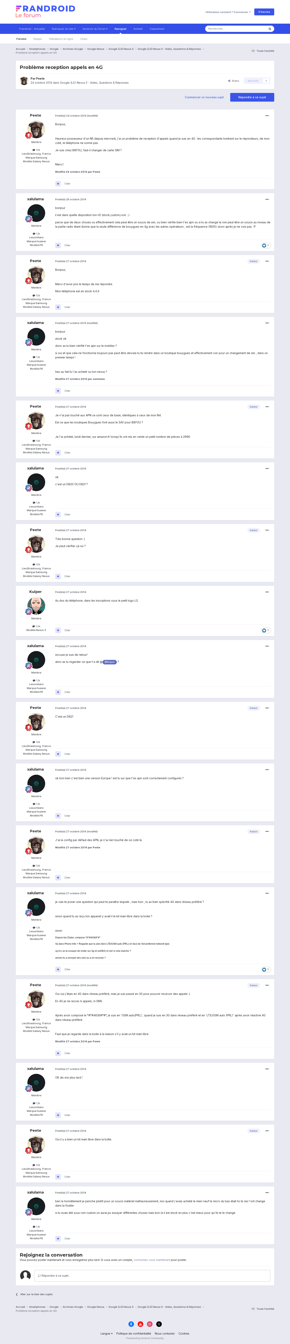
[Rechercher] (270, 29)
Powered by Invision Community (145, 1338)
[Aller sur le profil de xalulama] (36, 213)
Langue (106, 1333)
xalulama (35, 199)
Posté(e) (70, 115)
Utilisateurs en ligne (61, 38)
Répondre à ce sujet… (55, 1275)
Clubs (83, 38)
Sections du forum (94, 28)
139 (37, 149)
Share (234, 80)
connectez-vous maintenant (152, 1259)
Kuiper (35, 592)
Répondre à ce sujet (252, 97)
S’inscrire (264, 11)
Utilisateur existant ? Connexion (227, 12)
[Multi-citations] (58, 183)
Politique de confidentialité (133, 1333)
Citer (67, 183)
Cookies (184, 1333)
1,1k (37, 233)
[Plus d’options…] (267, 115)
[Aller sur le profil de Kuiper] (36, 606)
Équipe (38, 38)
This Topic (254, 28)
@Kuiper (110, 661)
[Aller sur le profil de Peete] (24, 80)
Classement (157, 28)
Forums (21, 38)
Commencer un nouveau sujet (204, 97)
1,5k (37, 626)
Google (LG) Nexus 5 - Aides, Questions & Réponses (94, 82)
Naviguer (120, 28)
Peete (40, 78)
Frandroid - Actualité (32, 28)
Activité (138, 28)
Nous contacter (165, 1333)
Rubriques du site (63, 28)
